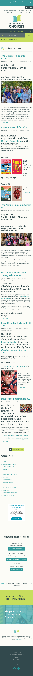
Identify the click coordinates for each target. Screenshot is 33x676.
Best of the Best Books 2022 (15, 399)
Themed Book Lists (6, 330)
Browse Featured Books (16, 548)
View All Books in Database (10, 39)
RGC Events (6, 490)
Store (16, 664)
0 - (30, 7)
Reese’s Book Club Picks (14, 127)
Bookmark (15, 61)
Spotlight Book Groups (25, 61)
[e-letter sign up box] (16, 512)
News (4, 485)
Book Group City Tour (9, 472)
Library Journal (23, 435)
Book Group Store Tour (9, 474)
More (16, 657)
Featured (16, 649)
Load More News (18, 449)
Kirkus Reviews (14, 435)
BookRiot (6, 435)
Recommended (16, 652)
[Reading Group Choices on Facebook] (14, 668)
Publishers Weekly (9, 438)
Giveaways (16, 659)
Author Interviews (8, 466)
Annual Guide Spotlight (16, 654)
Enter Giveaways (16, 569)
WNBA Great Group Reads (10, 498)
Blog (16, 662)
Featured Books (7, 479)
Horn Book (23, 437)
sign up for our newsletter (11, 308)
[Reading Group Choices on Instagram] (18, 668)
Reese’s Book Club (11, 141)
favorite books (8, 342)
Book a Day (6, 469)
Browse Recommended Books (16, 559)
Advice (5, 461)
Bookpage (7, 437)
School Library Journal (21, 438)
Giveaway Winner (8, 482)
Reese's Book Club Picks (7, 132)
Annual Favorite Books (17, 130)
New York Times (14, 437)
